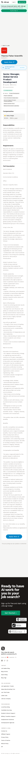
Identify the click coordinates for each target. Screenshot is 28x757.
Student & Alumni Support (8, 713)
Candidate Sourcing (6, 710)
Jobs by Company (6, 698)
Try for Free (13, 10)
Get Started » (11, 613)
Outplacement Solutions (7, 719)
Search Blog (4, 674)
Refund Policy (4, 743)
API (2, 746)
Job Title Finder (5, 692)
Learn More (22, 67)
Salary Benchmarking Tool (8, 689)
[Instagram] (7, 660)
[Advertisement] (14, 30)
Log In (14, 2)
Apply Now (8, 62)
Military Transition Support (8, 716)
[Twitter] (4, 660)
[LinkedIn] (2, 660)
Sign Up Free (22, 2)
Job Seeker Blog (5, 668)
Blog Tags (3, 677)
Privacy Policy (4, 737)
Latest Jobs (4, 695)
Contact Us (4, 731)
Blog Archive (4, 671)
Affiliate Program (5, 734)
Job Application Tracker (7, 686)
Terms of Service (5, 740)
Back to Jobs (6, 45)
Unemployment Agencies (7, 722)
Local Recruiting (5, 707)
